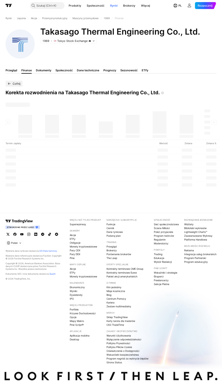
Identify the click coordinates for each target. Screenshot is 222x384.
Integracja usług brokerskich (200, 254)
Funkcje (110, 224)
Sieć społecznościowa (166, 224)
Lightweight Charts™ (195, 231)
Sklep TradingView (117, 317)
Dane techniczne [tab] (88, 70)
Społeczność (95, 5)
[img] (89, 40)
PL (180, 5)
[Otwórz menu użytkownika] (189, 5)
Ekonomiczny (77, 287)
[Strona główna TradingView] (9, 5)
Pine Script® (77, 324)
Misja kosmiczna (115, 291)
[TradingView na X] (8, 234)
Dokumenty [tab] (43, 70)
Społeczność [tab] (64, 70)
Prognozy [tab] (109, 70)
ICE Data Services (48, 251)
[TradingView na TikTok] (49, 234)
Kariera (110, 302)
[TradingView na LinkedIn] (35, 234)
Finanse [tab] (26, 70)
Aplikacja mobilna (79, 335)
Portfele (74, 309)
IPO (72, 298)
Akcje (73, 235)
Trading (158, 254)
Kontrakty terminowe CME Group (124, 268)
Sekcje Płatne (161, 284)
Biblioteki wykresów (195, 228)
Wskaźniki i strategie (165, 272)
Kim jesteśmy (113, 287)
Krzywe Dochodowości (83, 313)
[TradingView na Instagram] (28, 234)
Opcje (73, 317)
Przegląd (111, 246)
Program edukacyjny (196, 261)
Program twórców (164, 235)
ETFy (72, 238)
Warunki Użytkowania (118, 335)
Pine (72, 258)
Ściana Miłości (162, 228)
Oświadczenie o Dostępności (122, 350)
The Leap (111, 258)
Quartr (52, 274)
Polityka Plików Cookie (119, 347)
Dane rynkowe (114, 231)
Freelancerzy (161, 280)
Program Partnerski (195, 258)
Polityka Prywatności (118, 343)
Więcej (145, 5)
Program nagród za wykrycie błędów (127, 358)
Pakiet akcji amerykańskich (121, 276)
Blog (109, 294)
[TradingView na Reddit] (56, 234)
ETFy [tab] (145, 70)
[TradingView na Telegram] (42, 234)
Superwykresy (78, 224)
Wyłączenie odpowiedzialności (123, 339)
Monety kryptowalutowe (83, 246)
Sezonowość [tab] (129, 70)
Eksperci (159, 276)
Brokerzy (129, 5)
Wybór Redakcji (163, 261)
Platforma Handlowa (195, 239)
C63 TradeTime (115, 324)
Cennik (110, 228)
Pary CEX (75, 250)
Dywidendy (76, 294)
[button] (83, 5)
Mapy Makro (77, 320)
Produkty (75, 5)
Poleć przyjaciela (163, 231)
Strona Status (114, 362)
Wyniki (73, 291)
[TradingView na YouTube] (21, 234)
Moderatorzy (161, 243)
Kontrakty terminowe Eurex (121, 272)
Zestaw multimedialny (118, 306)
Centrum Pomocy (116, 298)
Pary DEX (75, 254)
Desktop (74, 339)
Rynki (114, 5)
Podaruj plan (113, 235)
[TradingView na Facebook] (14, 234)
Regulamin (160, 239)
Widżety (189, 224)
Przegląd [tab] (11, 70)
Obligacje (75, 242)
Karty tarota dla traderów (120, 320)
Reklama (189, 250)
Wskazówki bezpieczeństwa (122, 354)
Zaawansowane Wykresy (198, 235)
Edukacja (159, 258)
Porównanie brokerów (118, 254)
